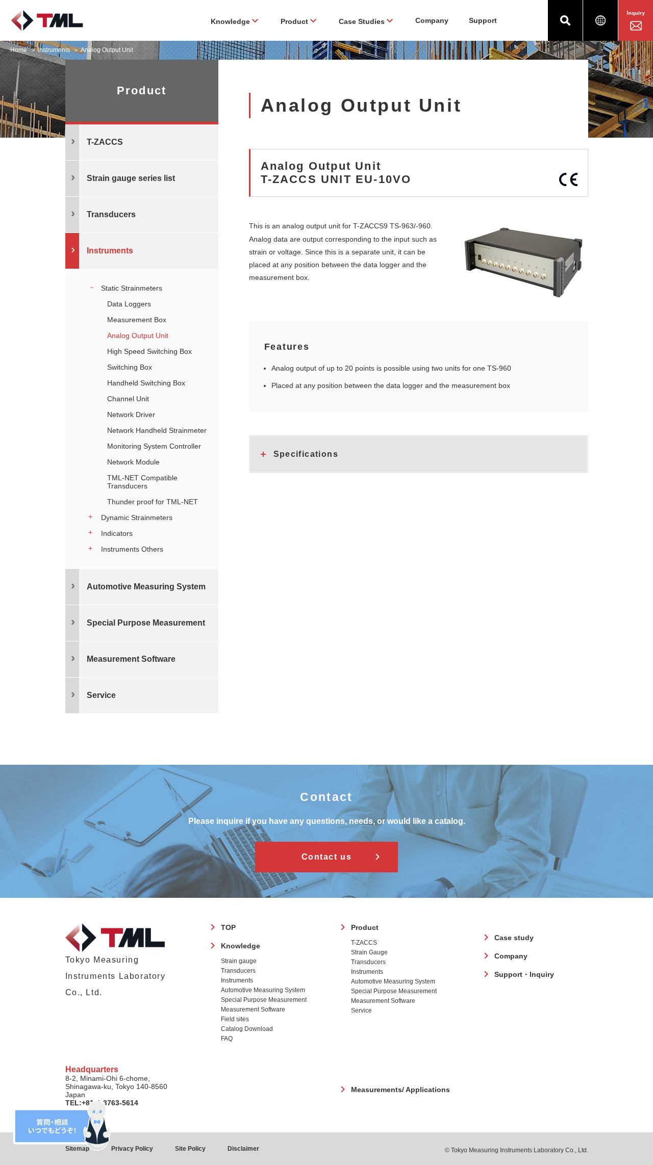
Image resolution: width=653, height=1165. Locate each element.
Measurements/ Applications (400, 1089)
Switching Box (129, 367)
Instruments (54, 50)
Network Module (133, 462)
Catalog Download (247, 1028)
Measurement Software (253, 1009)
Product (365, 927)
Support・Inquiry (524, 974)
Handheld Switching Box (146, 383)
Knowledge (240, 946)
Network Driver (131, 414)
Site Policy (190, 1148)
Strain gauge (239, 961)
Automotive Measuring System (263, 990)
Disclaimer (243, 1148)
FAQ (227, 1038)
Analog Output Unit (137, 335)
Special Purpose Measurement (264, 999)
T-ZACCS (364, 942)
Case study (514, 938)
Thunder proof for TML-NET (152, 502)
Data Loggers (129, 304)
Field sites (235, 1019)
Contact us (327, 856)
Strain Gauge (369, 952)
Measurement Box (136, 320)
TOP (228, 927)
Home (18, 50)
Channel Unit (128, 399)
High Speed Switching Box (149, 351)
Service (361, 1010)
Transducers (238, 970)
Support (483, 20)
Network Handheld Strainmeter (157, 430)
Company (431, 20)
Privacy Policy (132, 1148)
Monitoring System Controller (154, 446)
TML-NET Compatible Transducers (142, 482)
